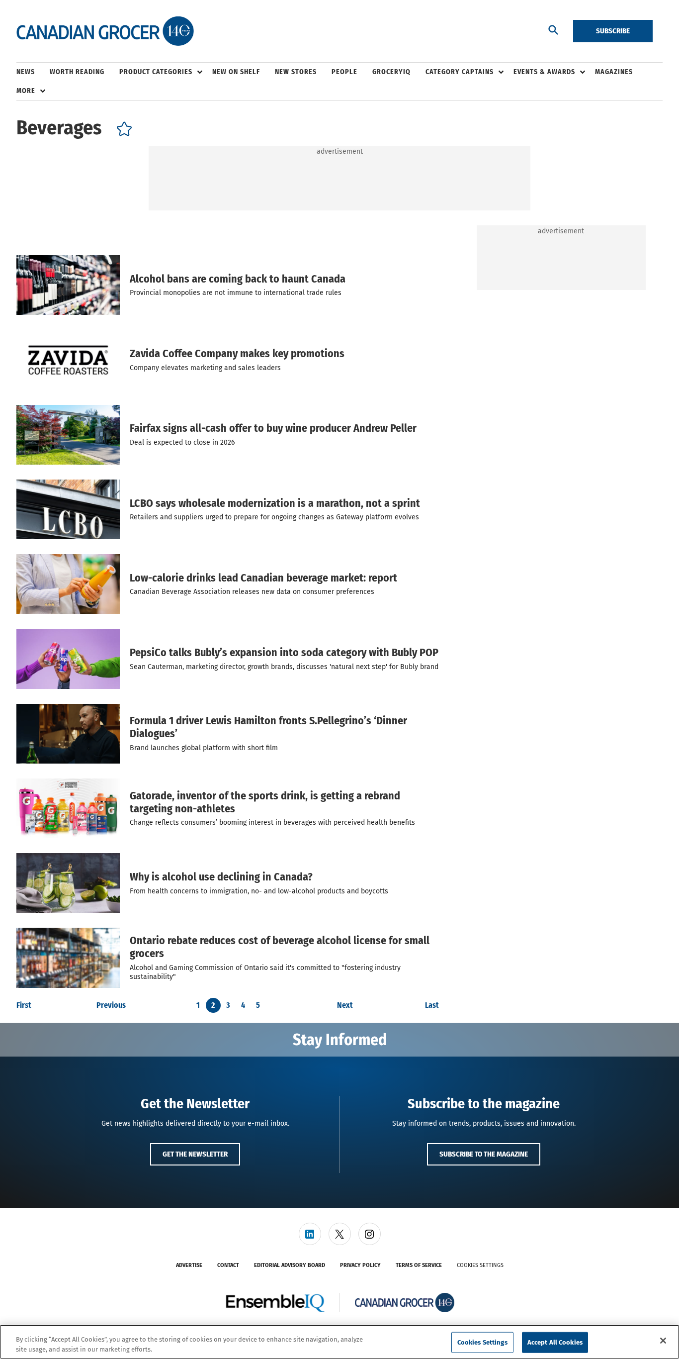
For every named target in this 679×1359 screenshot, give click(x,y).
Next (345, 1005)
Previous (111, 1005)
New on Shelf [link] (236, 72)
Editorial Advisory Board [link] (289, 1265)
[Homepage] (105, 31)
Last (432, 1005)
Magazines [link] (614, 72)
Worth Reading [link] (77, 72)
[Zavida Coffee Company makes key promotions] (68, 359)
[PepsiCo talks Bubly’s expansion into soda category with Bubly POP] (68, 658)
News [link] (25, 72)
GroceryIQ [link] (391, 72)
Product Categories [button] (155, 72)
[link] (310, 1234)
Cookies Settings (480, 1265)
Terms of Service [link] (419, 1265)
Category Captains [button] (459, 72)
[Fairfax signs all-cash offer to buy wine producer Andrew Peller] (68, 435)
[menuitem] (33, 72)
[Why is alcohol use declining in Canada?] (68, 883)
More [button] (25, 91)
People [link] (344, 72)
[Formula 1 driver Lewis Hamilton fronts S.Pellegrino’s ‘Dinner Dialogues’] (68, 734)
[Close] (663, 1341)
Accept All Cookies (555, 1342)
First (23, 1005)
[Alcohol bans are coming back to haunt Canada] (68, 285)
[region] (339, 1342)
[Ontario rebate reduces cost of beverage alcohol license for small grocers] (68, 957)
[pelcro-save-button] (122, 131)
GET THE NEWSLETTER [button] (195, 1154)
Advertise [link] (189, 1265)
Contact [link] (228, 1265)
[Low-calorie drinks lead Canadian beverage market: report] (68, 584)
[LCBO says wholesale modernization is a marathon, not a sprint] (68, 509)
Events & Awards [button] (544, 72)
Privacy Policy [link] (360, 1265)
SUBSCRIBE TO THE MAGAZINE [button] (483, 1154)
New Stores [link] (296, 72)
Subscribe (613, 30)
